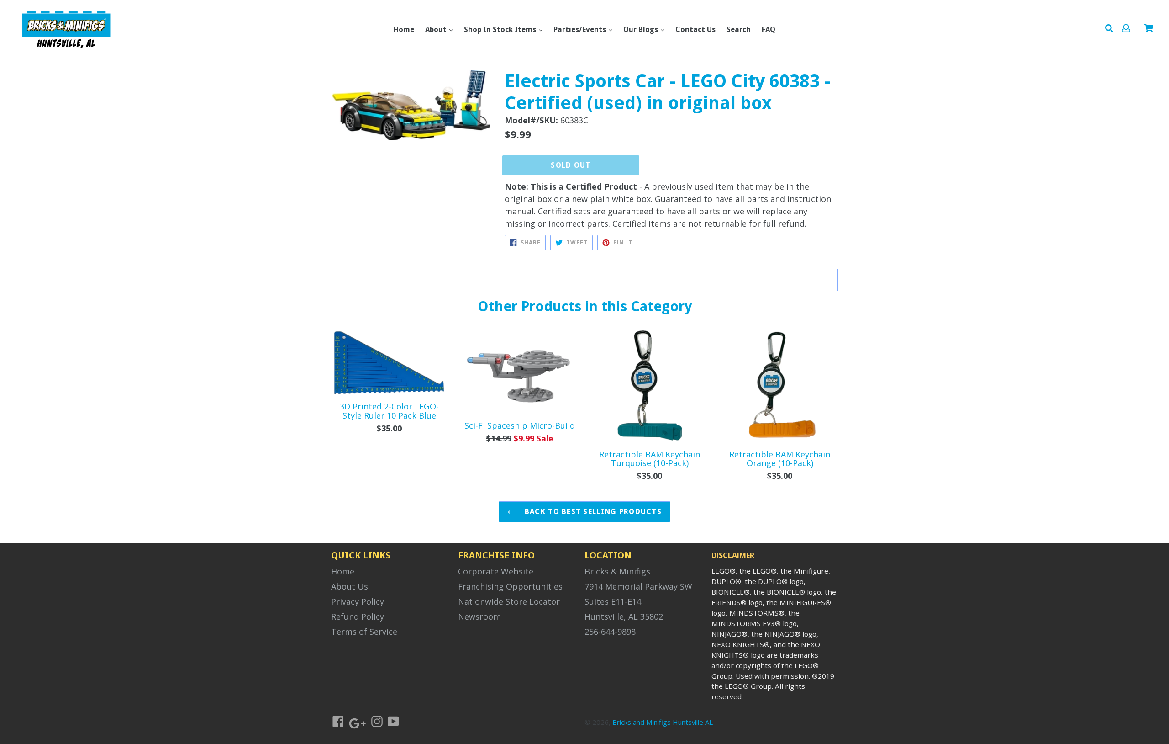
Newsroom (479, 616)
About (436, 29)
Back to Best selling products (592, 511)
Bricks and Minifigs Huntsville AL (662, 722)
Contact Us (695, 29)
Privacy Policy (357, 601)
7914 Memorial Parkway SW (638, 586)
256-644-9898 (610, 631)
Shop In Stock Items (501, 29)
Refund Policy (357, 616)
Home (404, 29)
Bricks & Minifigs (617, 571)
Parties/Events (580, 29)
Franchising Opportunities (510, 586)
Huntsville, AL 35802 (623, 616)
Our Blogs (641, 29)
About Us (349, 586)
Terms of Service (364, 631)
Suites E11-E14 (612, 601)
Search (739, 29)
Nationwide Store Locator (509, 601)
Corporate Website (495, 571)
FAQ (768, 29)
